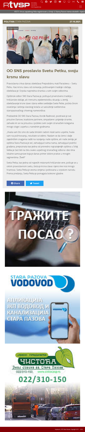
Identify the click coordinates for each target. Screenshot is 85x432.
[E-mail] (82, 1)
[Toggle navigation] (80, 6)
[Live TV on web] (70, 1)
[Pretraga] (43, 1)
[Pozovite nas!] (79, 1)
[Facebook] (47, 1)
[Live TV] (65, 1)
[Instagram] (56, 1)
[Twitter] (52, 1)
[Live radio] (74, 1)
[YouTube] (61, 1)
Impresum (57, 429)
